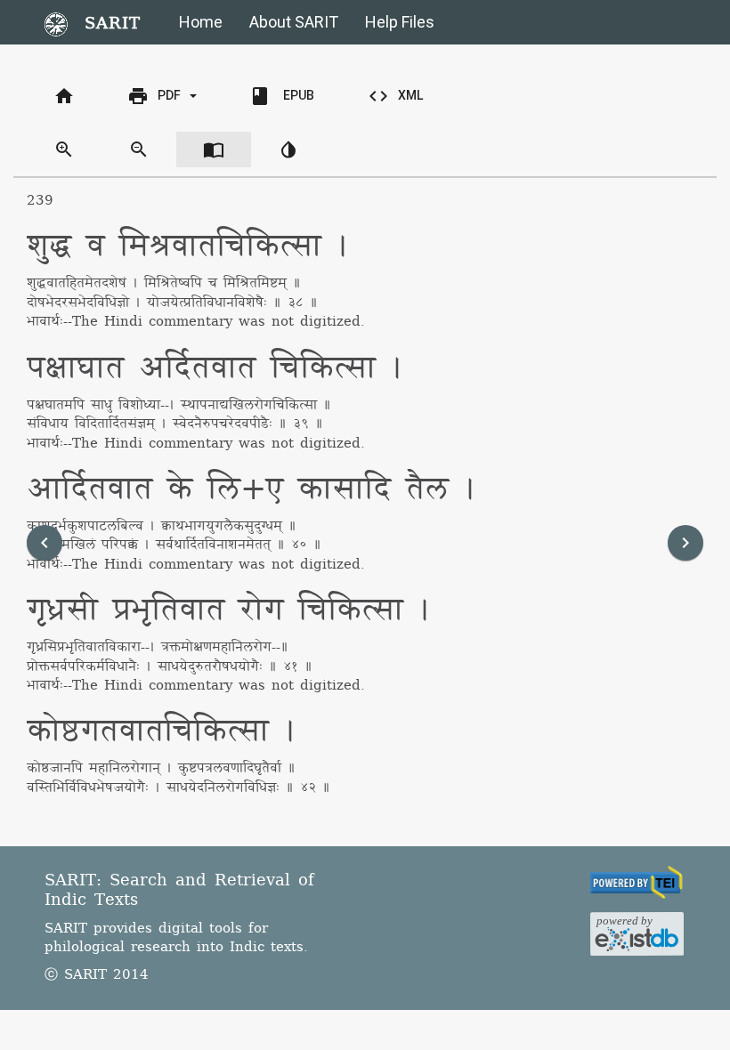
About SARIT (293, 21)
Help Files (399, 21)
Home (201, 21)
